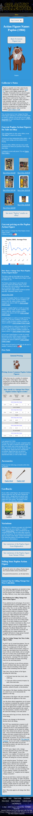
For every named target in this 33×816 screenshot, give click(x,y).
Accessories (26, 798)
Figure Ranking (15, 801)
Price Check (5, 801)
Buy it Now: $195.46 (9, 190)
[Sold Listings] (24, 303)
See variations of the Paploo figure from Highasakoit (16, 545)
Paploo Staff (21, 481)
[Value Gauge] (6, 304)
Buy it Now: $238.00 (24, 205)
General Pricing (16, 356)
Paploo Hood (9, 481)
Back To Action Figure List (16, 40)
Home (4, 798)
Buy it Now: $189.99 (24, 173)
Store (9, 798)
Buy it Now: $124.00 (9, 173)
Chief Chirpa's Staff (14, 109)
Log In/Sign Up (16, 803)
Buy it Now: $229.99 (9, 208)
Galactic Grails (26, 801)
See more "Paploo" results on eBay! (16, 214)
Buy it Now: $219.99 (24, 190)
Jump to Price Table (7, 294)
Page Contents (15, 20)
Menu (16, 14)
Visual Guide (17, 798)
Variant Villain (10, 530)
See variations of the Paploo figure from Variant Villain (16, 554)
